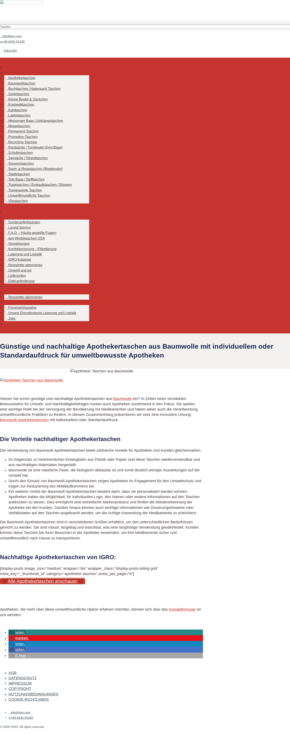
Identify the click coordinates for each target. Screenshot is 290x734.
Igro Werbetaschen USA (26, 238)
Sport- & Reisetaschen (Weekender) (35, 169)
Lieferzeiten (17, 275)
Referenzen (13, 286)
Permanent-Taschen (23, 131)
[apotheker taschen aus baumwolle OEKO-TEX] (31, 380)
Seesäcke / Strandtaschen (28, 158)
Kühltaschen (17, 110)
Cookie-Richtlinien (28, 699)
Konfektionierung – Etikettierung (32, 249)
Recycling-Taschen (22, 142)
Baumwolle (122, 399)
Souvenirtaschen (21, 163)
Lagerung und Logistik (25, 254)
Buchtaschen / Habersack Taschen (34, 89)
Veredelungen (19, 243)
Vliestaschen (18, 201)
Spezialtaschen (16, 206)
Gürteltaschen (18, 94)
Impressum (20, 683)
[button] (16, 632)
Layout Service (19, 227)
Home (8, 67)
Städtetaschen (19, 174)
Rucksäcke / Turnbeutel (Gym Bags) (35, 147)
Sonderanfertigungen (24, 222)
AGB (12, 673)
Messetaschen (19, 126)
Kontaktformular (182, 609)
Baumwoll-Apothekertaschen (24, 420)
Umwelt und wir (20, 270)
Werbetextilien (15, 211)
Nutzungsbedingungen (33, 694)
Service (10, 217)
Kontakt (10, 324)
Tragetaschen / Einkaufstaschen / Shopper (40, 185)
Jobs (11, 318)
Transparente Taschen (25, 190)
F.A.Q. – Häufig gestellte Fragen (32, 233)
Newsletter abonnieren (25, 265)
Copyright (19, 689)
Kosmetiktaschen (21, 104)
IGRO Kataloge (19, 259)
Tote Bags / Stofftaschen (26, 179)
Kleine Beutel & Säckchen (28, 99)
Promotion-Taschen (23, 137)
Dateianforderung (21, 281)
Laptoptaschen (19, 115)
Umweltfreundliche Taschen (29, 195)
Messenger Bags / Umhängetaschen (35, 121)
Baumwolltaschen (21, 83)
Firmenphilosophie (22, 307)
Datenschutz (22, 678)
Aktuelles (11, 292)
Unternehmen (14, 302)
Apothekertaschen (21, 78)
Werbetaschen (15, 72)
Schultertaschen (20, 153)
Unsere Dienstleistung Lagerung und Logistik (42, 313)
